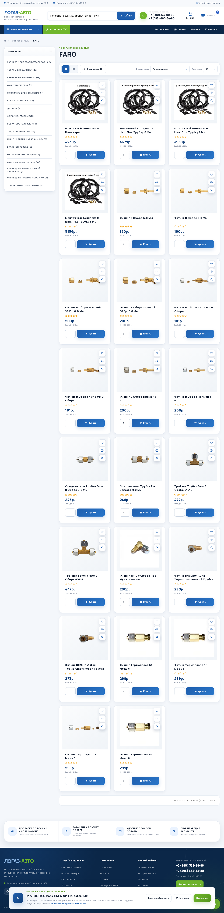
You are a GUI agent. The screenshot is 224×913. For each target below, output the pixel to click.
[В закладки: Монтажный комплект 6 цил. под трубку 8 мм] (211, 85)
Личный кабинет (148, 860)
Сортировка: (142, 69)
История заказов (147, 873)
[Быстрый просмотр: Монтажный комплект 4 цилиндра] (102, 100)
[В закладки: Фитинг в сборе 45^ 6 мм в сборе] (211, 264)
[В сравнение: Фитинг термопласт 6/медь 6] (157, 629)
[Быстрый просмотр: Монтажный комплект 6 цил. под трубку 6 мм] (157, 100)
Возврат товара (70, 873)
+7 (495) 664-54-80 (190, 871)
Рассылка (143, 885)
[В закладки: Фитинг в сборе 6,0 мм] (157, 174)
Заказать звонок (187, 884)
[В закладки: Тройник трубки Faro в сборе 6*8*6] (211, 442)
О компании (162, 29)
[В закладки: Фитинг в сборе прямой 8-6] (211, 353)
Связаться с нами (71, 867)
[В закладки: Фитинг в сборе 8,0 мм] (211, 174)
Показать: (197, 69)
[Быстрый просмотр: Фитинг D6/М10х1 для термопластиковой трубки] (211, 547)
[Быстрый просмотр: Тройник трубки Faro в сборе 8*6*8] (102, 547)
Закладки (143, 879)
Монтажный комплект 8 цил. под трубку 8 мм (82, 219)
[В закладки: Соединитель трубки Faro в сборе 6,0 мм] (102, 442)
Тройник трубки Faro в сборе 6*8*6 (190, 488)
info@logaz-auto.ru (209, 3)
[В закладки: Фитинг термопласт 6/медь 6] (157, 621)
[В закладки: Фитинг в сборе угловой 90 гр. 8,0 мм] (157, 264)
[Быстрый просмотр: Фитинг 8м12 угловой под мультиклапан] (157, 547)
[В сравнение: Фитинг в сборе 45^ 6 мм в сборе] (211, 271)
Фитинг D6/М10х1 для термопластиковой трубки (193, 577)
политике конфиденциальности (68, 903)
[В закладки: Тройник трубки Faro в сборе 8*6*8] (102, 532)
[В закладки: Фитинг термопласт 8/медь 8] (157, 711)
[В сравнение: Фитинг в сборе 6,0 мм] (157, 182)
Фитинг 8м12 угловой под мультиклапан (138, 577)
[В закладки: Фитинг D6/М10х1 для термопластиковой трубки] (211, 532)
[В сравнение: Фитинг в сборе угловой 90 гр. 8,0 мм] (157, 271)
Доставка (180, 29)
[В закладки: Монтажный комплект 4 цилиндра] (102, 85)
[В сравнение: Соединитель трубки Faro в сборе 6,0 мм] (102, 450)
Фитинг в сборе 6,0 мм (136, 218)
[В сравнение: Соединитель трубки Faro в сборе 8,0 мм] (157, 450)
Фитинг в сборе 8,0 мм (190, 218)
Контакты (211, 29)
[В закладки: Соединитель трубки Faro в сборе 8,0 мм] (157, 442)
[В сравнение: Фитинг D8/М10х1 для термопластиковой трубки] (102, 629)
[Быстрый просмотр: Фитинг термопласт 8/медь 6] (102, 726)
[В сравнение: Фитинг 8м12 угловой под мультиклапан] (157, 540)
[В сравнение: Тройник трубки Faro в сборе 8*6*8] (102, 540)
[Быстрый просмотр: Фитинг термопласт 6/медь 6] (157, 637)
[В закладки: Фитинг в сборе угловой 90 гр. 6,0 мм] (102, 264)
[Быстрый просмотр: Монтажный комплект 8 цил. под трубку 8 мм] (102, 189)
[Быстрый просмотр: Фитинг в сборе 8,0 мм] (211, 189)
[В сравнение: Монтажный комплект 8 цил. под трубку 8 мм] (102, 182)
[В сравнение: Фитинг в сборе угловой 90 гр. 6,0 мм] (102, 271)
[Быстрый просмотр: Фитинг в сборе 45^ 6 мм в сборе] (211, 279)
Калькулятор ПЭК (109, 885)
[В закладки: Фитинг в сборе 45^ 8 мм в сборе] (102, 353)
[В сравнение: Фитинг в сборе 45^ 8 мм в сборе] (102, 361)
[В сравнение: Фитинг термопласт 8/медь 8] (157, 718)
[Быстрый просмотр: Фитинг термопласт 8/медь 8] (157, 726)
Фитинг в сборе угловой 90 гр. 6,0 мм (83, 309)
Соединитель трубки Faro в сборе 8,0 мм (139, 488)
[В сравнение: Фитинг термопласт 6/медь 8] (211, 629)
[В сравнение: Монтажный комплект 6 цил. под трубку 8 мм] (211, 92)
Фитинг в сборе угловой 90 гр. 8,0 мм (137, 309)
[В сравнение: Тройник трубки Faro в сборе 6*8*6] (211, 450)
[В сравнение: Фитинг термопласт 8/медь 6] (102, 718)
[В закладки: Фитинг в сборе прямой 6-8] (157, 353)
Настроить (184, 898)
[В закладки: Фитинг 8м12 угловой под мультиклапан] (157, 532)
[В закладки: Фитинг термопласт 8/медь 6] (102, 711)
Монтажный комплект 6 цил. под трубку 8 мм (191, 130)
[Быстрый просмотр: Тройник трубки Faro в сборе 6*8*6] (211, 458)
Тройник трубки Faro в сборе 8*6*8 (81, 577)
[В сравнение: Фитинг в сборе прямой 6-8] (157, 361)
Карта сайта (68, 879)
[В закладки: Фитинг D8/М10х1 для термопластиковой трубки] (102, 621)
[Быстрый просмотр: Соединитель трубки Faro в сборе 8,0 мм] (157, 458)
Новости (104, 873)
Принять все (202, 898)
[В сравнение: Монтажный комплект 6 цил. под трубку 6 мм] (157, 92)
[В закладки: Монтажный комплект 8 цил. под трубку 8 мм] (102, 174)
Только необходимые (158, 898)
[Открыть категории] (38, 29)
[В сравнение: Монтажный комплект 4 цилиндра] (102, 92)
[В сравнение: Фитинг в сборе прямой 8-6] (211, 361)
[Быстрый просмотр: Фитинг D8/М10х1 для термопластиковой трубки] (102, 637)
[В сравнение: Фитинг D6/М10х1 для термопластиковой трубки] (211, 540)
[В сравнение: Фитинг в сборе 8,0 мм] (211, 182)
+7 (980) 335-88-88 (190, 865)
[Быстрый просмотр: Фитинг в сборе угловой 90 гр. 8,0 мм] (157, 279)
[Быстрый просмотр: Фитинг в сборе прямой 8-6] (211, 368)
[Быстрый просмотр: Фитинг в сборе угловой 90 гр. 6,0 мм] (102, 279)
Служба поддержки (72, 860)
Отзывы (104, 879)
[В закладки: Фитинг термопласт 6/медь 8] (211, 621)
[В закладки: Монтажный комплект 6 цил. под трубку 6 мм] (157, 85)
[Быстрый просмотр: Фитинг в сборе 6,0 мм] (157, 189)
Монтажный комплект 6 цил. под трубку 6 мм (136, 130)
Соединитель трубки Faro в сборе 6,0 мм (84, 488)
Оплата (195, 29)
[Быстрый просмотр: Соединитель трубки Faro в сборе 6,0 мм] (102, 458)
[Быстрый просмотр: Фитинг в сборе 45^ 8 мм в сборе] (102, 368)
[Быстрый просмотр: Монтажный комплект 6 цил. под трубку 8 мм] (211, 100)
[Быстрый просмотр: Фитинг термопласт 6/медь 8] (211, 637)
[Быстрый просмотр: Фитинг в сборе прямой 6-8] (157, 368)
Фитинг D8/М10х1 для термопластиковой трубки (84, 666)
